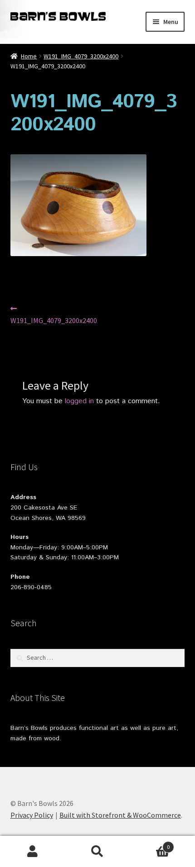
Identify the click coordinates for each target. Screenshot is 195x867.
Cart (150, 843)
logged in (79, 401)
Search (97, 851)
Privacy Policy (31, 814)
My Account (32, 851)
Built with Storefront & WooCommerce (120, 814)
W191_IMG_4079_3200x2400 (81, 56)
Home (29, 56)
